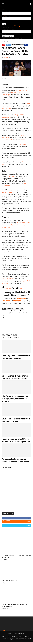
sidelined (24, 140)
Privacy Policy (21, 633)
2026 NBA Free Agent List (9, 580)
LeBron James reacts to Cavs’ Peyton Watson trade (16, 555)
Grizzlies (8, 44)
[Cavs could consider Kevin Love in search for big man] (16, 409)
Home (3, 41)
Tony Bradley (23, 315)
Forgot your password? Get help (11, 26)
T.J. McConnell (7, 140)
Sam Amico (6, 57)
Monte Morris (23, 310)
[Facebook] (4, 325)
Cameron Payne (21, 90)
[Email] (27, 325)
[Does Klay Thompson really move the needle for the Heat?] (16, 346)
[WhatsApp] (16, 325)
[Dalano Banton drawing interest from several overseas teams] (16, 366)
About (9, 633)
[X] (10, 325)
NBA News (14, 44)
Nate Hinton (21, 222)
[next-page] (3, 464)
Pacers (26, 44)
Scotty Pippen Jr (23, 312)
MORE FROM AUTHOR (10, 338)
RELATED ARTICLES (9, 335)
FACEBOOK (17, 301)
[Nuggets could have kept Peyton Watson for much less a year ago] (16, 430)
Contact (15, 633)
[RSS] (3, 630)
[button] (3, 4)
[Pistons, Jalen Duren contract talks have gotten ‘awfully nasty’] (16, 450)
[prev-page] (2, 464)
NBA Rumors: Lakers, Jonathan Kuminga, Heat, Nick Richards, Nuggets (15, 398)
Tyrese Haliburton (7, 317)
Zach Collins (11, 176)
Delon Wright (6, 108)
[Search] (30, 4)
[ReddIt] (21, 325)
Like (29, 518)
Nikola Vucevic (7, 192)
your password (6, 22)
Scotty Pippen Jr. (8, 278)
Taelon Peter (21, 144)
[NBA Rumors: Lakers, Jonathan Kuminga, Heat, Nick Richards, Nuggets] (16, 387)
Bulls (8, 41)
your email (5, 34)
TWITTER (6, 301)
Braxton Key (15, 225)
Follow (28, 521)
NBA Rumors (20, 44)
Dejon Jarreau (6, 310)
